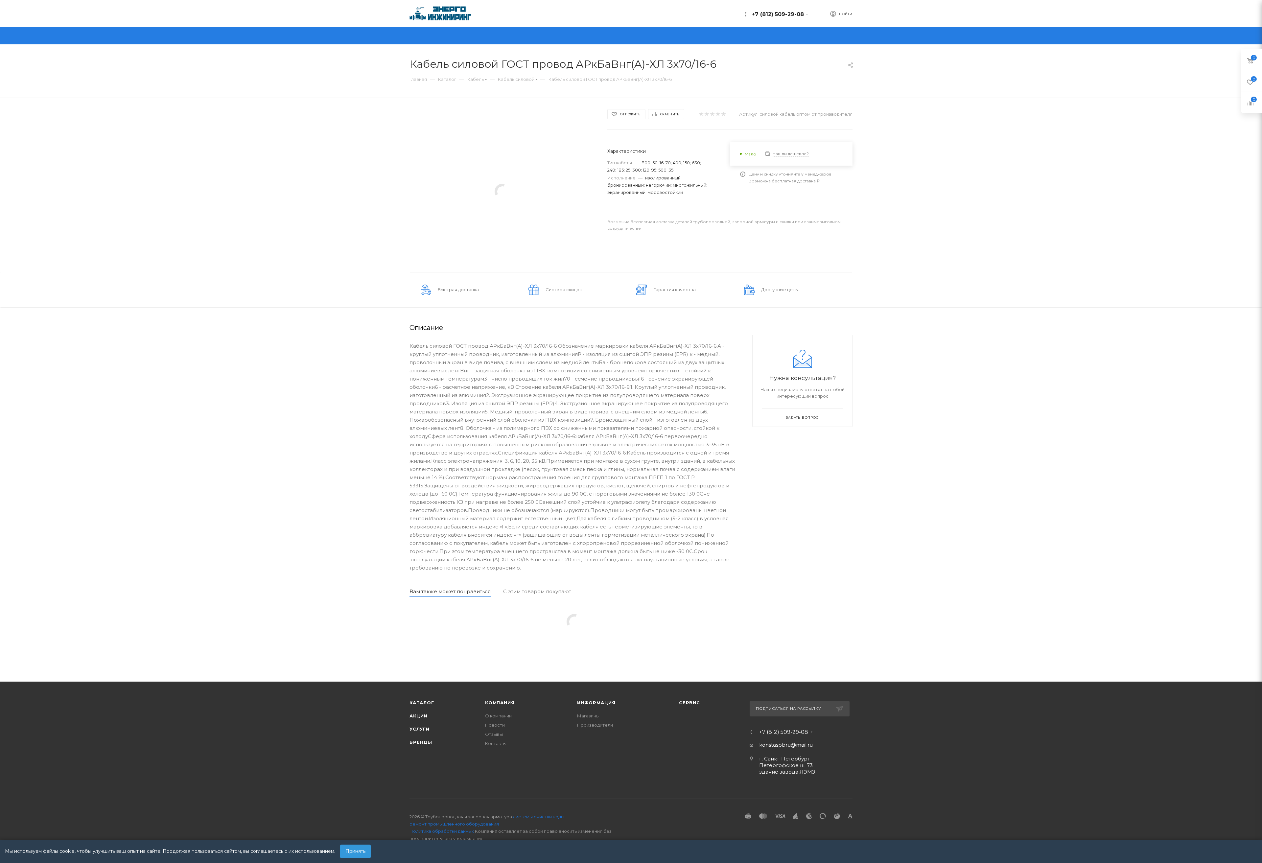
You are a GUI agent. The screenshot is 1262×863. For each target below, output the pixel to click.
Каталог (421, 702)
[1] (701, 114)
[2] (706, 114)
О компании (498, 715)
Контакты (495, 743)
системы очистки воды (538, 816)
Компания (499, 702)
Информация (596, 702)
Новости (495, 725)
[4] (717, 114)
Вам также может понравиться (450, 591)
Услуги (419, 729)
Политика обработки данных (441, 831)
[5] (723, 114)
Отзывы (494, 734)
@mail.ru (802, 745)
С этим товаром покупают (537, 591)
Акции (418, 715)
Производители (595, 725)
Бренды (420, 742)
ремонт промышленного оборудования (454, 824)
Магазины (588, 715)
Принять (355, 851)
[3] (712, 114)
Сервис (689, 702)
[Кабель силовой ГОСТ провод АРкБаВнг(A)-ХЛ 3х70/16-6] (502, 191)
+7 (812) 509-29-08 (778, 14)
